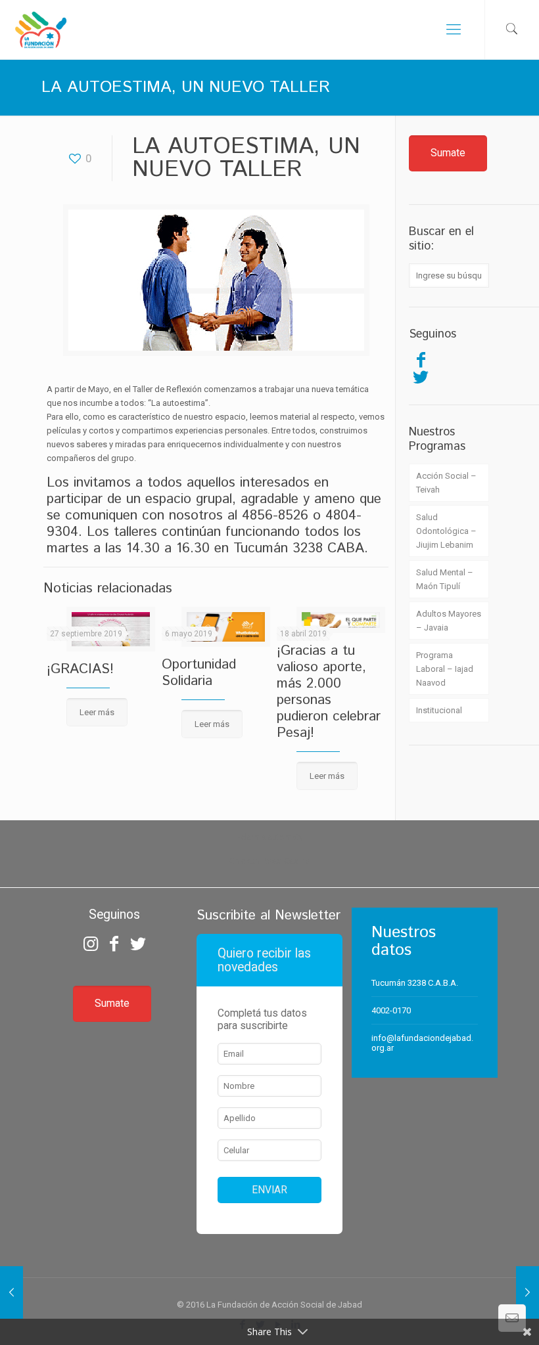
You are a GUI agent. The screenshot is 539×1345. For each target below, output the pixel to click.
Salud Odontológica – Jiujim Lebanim (446, 531)
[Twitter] (421, 377)
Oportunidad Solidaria (199, 673)
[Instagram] (90, 944)
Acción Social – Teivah (446, 483)
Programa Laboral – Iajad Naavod (444, 669)
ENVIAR (269, 1190)
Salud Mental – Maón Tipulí (444, 579)
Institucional (439, 710)
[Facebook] (421, 360)
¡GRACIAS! (80, 669)
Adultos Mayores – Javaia (448, 620)
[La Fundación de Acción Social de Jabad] (40, 29)
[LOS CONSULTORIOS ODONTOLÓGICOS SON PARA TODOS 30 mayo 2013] (11, 1292)
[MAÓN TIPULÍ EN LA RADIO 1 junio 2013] (527, 1292)
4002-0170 (391, 1010)
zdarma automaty (270, 837)
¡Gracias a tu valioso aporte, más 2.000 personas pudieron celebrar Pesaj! (329, 692)
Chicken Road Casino (269, 861)
